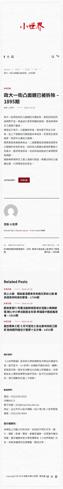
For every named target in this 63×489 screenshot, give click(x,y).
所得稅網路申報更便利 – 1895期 (17, 248)
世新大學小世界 (31, 476)
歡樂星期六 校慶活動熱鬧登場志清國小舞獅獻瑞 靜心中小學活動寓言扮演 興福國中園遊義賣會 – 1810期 (31, 311)
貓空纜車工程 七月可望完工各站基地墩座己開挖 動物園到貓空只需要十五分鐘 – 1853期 (30, 327)
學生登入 (43, 476)
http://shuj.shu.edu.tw (19, 230)
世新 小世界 (9, 107)
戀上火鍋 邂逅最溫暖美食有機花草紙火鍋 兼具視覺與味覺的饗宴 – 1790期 (30, 295)
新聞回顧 (7, 88)
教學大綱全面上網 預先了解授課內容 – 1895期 (45, 248)
